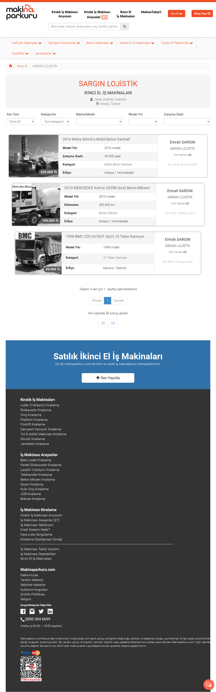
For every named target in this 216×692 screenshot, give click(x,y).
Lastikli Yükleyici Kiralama (39, 470)
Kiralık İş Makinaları (37, 399)
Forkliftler (19, 53)
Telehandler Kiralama (36, 475)
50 (103, 323)
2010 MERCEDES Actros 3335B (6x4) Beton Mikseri (107, 188)
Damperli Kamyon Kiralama (40, 429)
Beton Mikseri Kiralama (37, 479)
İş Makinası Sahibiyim (36, 525)
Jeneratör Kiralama (34, 444)
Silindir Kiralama (32, 439)
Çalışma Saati (174, 114)
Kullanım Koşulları (34, 590)
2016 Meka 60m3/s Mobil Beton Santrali (96, 139)
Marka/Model (85, 114)
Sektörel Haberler (33, 585)
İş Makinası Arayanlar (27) (39, 520)
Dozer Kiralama (31, 484)
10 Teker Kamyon (115, 258)
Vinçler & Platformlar (175, 43)
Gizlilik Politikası (32, 594)
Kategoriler (48, 114)
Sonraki (119, 300)
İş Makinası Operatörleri (38, 554)
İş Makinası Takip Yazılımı (39, 549)
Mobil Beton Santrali (118, 164)
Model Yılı (136, 114)
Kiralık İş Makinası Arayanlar (97, 14)
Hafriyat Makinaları (25, 43)
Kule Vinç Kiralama (34, 489)
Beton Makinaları (98, 43)
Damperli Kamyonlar (62, 43)
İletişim (25, 599)
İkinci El (22, 66)
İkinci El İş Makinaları (126, 14)
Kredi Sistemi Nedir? (35, 530)
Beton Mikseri (108, 213)
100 (112, 323)
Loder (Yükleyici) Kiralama (39, 405)
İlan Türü (13, 114)
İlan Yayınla (110, 378)
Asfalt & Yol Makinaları (135, 43)
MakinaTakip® (151, 12)
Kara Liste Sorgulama (36, 534)
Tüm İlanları (182, 154)
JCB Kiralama (30, 494)
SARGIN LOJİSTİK (108, 83)
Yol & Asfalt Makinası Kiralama (43, 434)
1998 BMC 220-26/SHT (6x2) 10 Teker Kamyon (105, 236)
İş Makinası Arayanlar (39, 455)
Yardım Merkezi (31, 580)
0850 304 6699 (37, 619)
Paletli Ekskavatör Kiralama (40, 465)
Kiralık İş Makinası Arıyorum (65, 14)
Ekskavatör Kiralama (35, 410)
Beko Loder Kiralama (35, 460)
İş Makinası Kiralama (38, 509)
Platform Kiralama (34, 420)
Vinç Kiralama (30, 415)
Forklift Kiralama (32, 424)
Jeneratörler (44, 53)
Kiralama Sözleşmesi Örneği (41, 539)
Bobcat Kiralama (32, 499)
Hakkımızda (29, 575)
